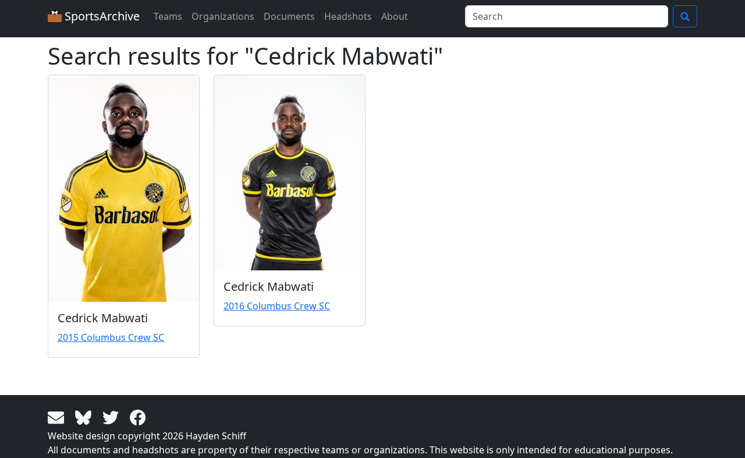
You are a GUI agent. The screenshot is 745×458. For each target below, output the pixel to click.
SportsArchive (101, 16)
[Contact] (58, 417)
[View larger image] (123, 188)
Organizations (222, 16)
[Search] (685, 16)
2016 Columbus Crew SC (277, 306)
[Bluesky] (85, 417)
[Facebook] (138, 417)
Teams (168, 16)
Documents (289, 16)
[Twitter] (112, 417)
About (394, 16)
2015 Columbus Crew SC (111, 337)
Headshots (348, 16)
